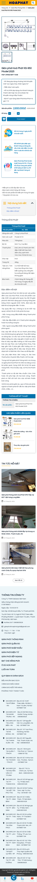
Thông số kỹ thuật (13, 208)
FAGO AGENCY (18, 874)
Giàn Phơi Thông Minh (18, 8)
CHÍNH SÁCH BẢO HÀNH (10, 684)
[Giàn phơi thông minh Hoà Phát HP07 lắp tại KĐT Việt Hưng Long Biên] (18, 480)
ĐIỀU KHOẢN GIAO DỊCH (10, 680)
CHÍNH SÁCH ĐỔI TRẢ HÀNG (12, 687)
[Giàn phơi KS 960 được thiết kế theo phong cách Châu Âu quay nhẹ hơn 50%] (18, 553)
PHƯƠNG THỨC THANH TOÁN (13, 691)
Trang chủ (5, 8)
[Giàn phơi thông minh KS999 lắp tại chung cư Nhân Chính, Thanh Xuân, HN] (18, 517)
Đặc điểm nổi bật (13, 211)
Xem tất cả (18, 580)
